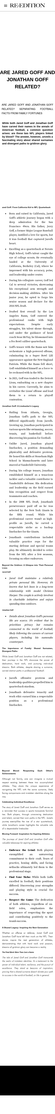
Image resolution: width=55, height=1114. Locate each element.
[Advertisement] (27, 175)
